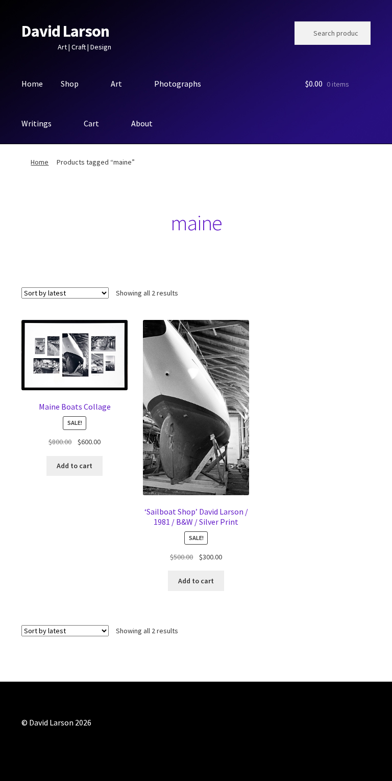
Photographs (177, 83)
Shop (70, 83)
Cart (91, 123)
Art (116, 83)
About (142, 123)
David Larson (65, 31)
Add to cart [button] (74, 465)
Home (32, 83)
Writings (36, 123)
